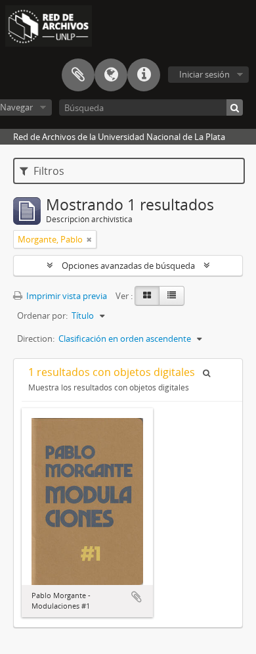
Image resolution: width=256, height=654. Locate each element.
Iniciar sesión (204, 74)
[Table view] (171, 296)
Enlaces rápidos (143, 74)
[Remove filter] (89, 239)
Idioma (111, 74)
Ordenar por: (42, 315)
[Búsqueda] (234, 107)
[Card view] (147, 296)
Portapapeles (78, 74)
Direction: (35, 338)
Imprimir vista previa (65, 296)
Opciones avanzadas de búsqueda (128, 265)
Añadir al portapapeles (136, 596)
